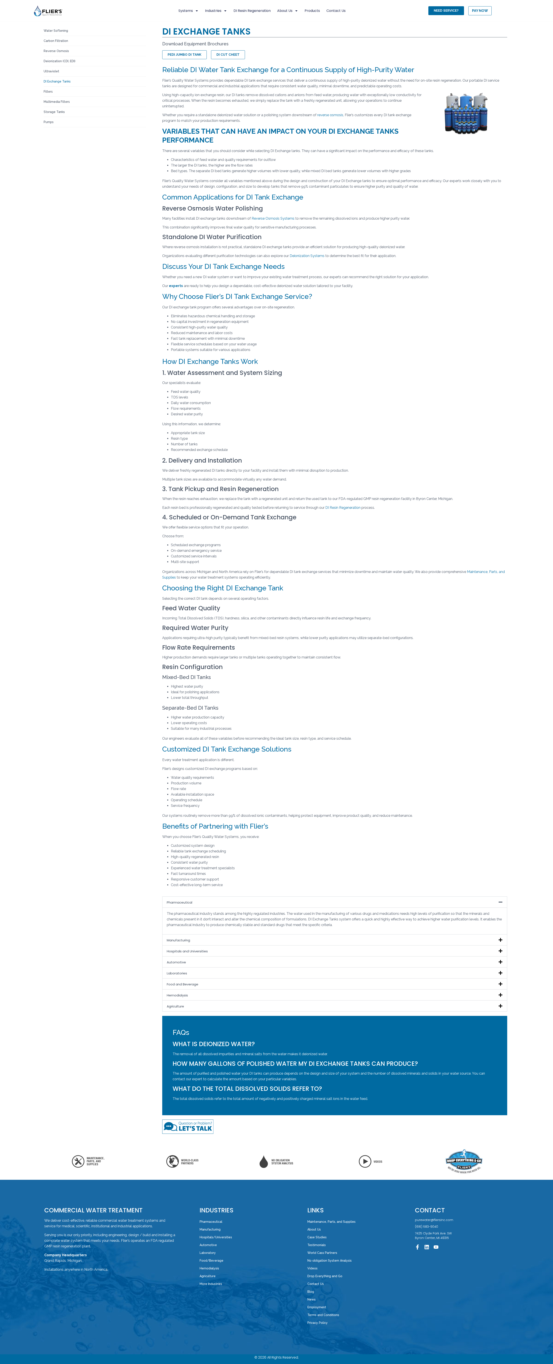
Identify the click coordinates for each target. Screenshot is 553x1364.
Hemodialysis (177, 995)
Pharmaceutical (179, 902)
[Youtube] (436, 1247)
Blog (310, 1291)
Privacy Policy (317, 1322)
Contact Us (336, 10)
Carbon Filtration (56, 41)
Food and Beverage (182, 984)
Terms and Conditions (323, 1315)
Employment (316, 1307)
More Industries (211, 1284)
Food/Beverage (211, 1260)
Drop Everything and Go (324, 1276)
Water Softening (56, 30)
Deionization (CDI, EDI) (59, 61)
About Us (284, 10)
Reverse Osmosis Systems (273, 218)
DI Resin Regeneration (252, 10)
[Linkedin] (426, 1247)
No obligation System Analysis (329, 1260)
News (311, 1299)
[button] (334, 902)
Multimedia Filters (57, 101)
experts (176, 286)
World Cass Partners (322, 1253)
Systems (185, 10)
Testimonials (316, 1245)
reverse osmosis (330, 115)
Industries (213, 10)
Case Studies (317, 1237)
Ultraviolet (51, 71)
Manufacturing (178, 940)
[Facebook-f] (417, 1247)
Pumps (49, 122)
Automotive (176, 962)
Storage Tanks (54, 112)
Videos (312, 1268)
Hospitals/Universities (216, 1237)
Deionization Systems (307, 256)
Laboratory (208, 1253)
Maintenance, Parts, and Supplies (331, 1221)
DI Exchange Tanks (57, 81)
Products (312, 10)
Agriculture (175, 1006)
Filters (48, 91)
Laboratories (177, 973)
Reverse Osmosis (56, 51)
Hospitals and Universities (187, 951)
